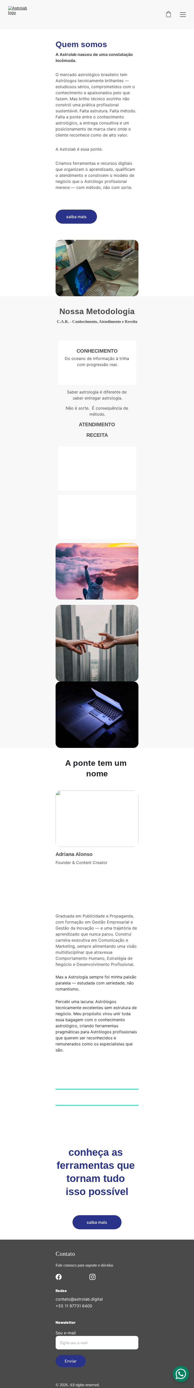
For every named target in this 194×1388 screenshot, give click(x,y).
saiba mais (97, 1222)
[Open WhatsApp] (181, 1374)
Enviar (71, 1361)
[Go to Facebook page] (59, 1277)
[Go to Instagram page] (92, 1277)
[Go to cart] (168, 14)
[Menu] (183, 14)
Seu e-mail (66, 1332)
